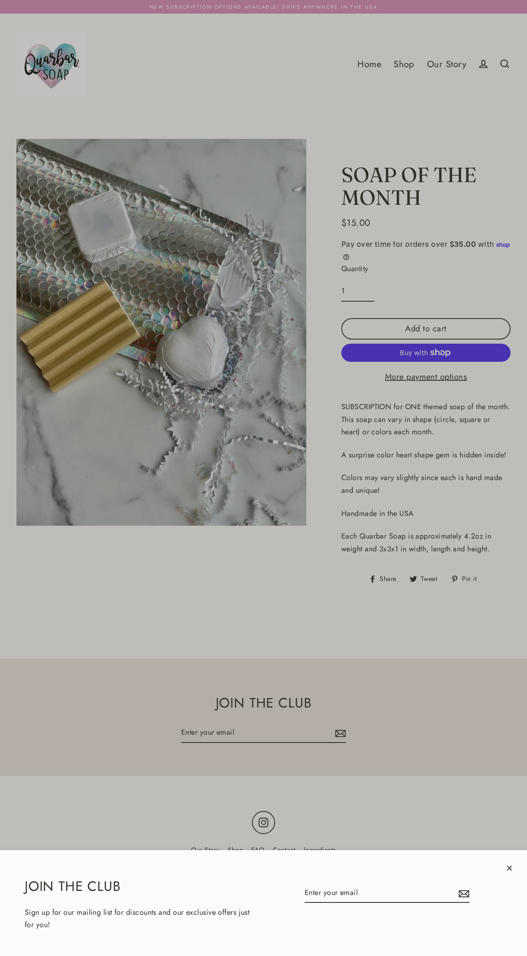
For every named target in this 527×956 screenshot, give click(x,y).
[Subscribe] (462, 893)
